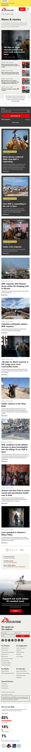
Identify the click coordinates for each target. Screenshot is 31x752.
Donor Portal (4, 650)
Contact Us (4, 683)
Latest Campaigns (20, 648)
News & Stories (5, 671)
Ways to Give (4, 654)
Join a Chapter (19, 656)
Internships (18, 677)
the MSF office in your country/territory (16, 566)
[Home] (8, 9)
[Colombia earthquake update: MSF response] (15, 89)
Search (3, 108)
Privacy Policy (4, 686)
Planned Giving (5, 660)
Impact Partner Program (7, 658)
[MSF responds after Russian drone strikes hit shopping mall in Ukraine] (15, 73)
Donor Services (5, 648)
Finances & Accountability (7, 652)
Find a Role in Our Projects (22, 673)
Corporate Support (6, 665)
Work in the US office (21, 671)
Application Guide (20, 675)
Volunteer (18, 654)
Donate (15, 611)
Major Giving (4, 656)
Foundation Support (6, 662)
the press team (13, 562)
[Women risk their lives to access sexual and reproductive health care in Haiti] (15, 65)
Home (2, 14)
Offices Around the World (7, 673)
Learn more (4, 5)
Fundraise (18, 650)
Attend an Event (20, 652)
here (13, 558)
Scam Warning (4, 688)
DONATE (22, 9)
